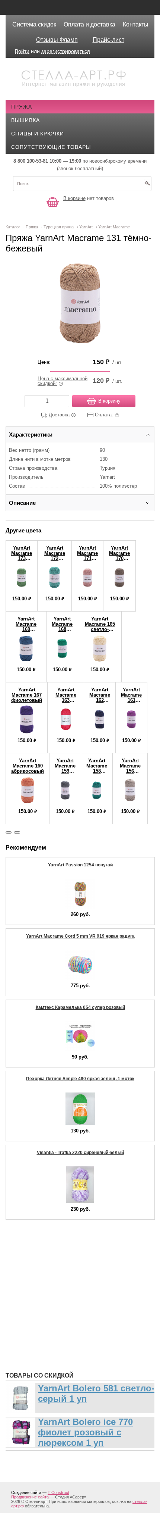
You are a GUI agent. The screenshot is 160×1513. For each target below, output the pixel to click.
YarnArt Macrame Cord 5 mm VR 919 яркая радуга (80, 936)
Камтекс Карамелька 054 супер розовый (80, 1007)
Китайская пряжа (43, 1277)
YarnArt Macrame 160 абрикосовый (27, 766)
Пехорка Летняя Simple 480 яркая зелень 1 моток (80, 1078)
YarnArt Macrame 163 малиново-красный (66, 700)
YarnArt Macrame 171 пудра (87, 555)
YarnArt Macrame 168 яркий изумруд (62, 629)
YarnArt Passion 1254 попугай (80, 865)
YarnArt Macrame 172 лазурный (54, 555)
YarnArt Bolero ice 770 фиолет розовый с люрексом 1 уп (85, 1432)
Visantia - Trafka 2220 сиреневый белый (80, 1152)
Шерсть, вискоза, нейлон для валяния (75, 1344)
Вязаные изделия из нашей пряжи (69, 1288)
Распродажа (35, 1243)
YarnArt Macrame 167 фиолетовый (26, 695)
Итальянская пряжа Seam (55, 1299)
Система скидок (34, 24)
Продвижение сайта (30, 1497)
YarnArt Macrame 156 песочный (130, 768)
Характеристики (30, 434)
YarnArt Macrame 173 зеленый (21, 555)
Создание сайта (26, 1492)
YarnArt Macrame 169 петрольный (26, 626)
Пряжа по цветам (43, 1333)
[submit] (147, 186)
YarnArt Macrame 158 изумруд (96, 768)
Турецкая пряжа (41, 1254)
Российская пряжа (45, 1266)
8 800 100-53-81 (30, 161)
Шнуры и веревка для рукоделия (66, 1355)
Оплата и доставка (89, 24)
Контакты (135, 24)
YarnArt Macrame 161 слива (131, 697)
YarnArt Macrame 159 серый (65, 768)
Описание (22, 503)
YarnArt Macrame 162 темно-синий (99, 700)
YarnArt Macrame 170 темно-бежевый (119, 558)
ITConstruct (58, 1492)
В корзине (74, 198)
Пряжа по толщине (45, 1322)
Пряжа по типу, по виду (52, 1310)
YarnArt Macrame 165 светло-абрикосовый (99, 626)
